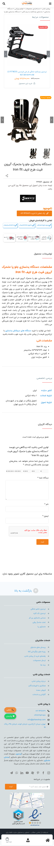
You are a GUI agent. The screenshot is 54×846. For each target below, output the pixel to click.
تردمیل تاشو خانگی (38, 609)
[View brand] (28, 196)
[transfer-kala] (9, 235)
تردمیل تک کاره (39, 613)
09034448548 (25, 225)
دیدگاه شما (42, 478)
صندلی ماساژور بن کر (37, 618)
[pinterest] (38, 772)
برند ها (43, 665)
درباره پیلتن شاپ (39, 681)
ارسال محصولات (39, 660)
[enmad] (27, 808)
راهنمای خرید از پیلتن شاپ (35, 656)
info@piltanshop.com (37, 720)
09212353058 (43, 225)
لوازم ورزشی (18, 9)
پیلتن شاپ (46, 9)
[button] (48, 54)
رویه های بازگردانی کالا (37, 651)
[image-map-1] (27, 793)
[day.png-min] (34, 235)
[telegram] (11, 772)
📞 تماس (10, 710)
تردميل (18, 754)
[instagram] (48, 772)
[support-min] (46, 235)
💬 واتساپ (10, 716)
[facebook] (43, 772)
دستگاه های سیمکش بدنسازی (18, 330)
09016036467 (9, 225)
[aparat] (32, 772)
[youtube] (27, 772)
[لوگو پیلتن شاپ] (27, 2)
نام (46, 504)
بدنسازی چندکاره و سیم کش (32, 12)
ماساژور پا (42, 626)
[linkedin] (21, 772)
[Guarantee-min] (21, 235)
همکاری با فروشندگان (37, 685)
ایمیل (45, 516)
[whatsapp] (16, 772)
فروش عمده (41, 690)
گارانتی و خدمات (39, 694)
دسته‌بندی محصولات (32, 9)
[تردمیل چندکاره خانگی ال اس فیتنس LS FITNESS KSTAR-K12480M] (27, 45)
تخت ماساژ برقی (39, 622)
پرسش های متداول (38, 647)
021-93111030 (41, 711)
